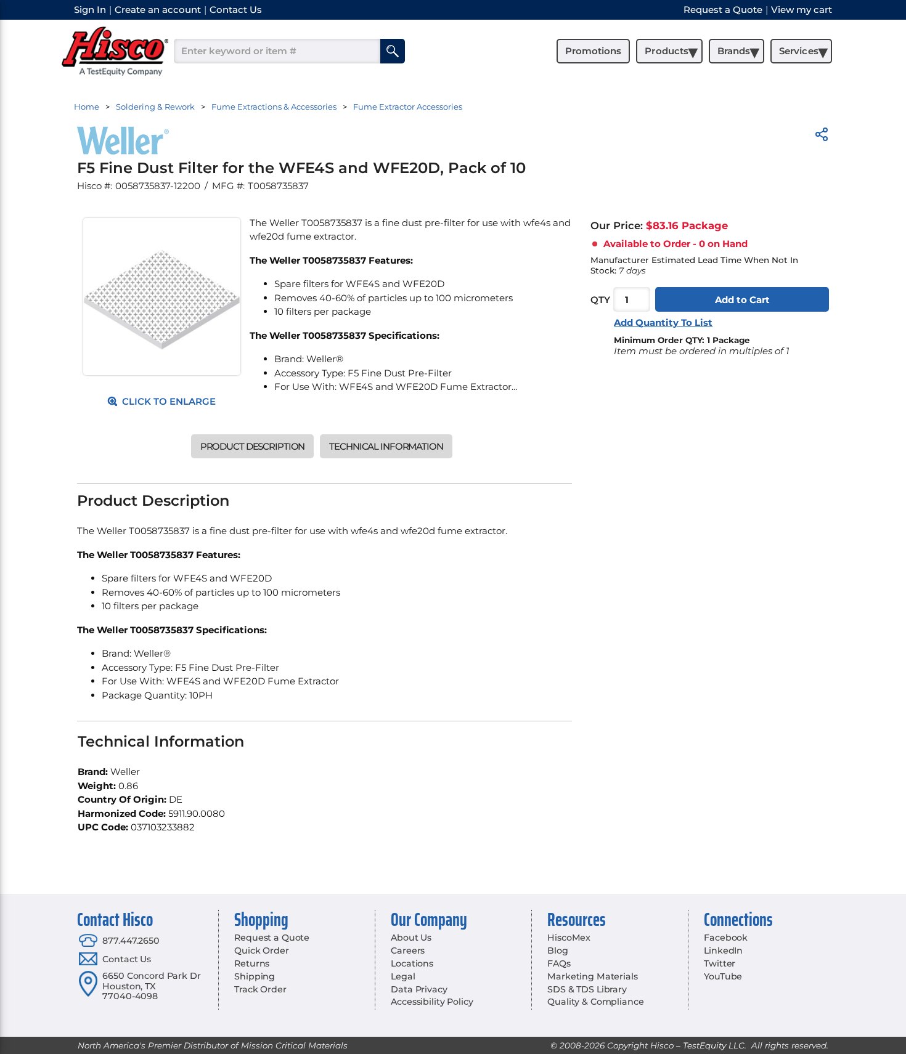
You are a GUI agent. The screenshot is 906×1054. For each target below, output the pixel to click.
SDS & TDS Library (587, 989)
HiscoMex (568, 938)
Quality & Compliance (595, 1002)
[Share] (821, 136)
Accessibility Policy (432, 1002)
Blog (557, 950)
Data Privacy (419, 989)
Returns (251, 963)
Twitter (719, 963)
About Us (411, 938)
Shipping (254, 976)
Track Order (260, 989)
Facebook (726, 938)
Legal (403, 976)
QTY (600, 300)
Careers (408, 950)
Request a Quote (271, 938)
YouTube (723, 976)
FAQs (558, 963)
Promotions (593, 51)
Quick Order (261, 950)
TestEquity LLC (714, 1045)
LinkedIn (723, 950)
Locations (412, 963)
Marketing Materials (592, 976)
